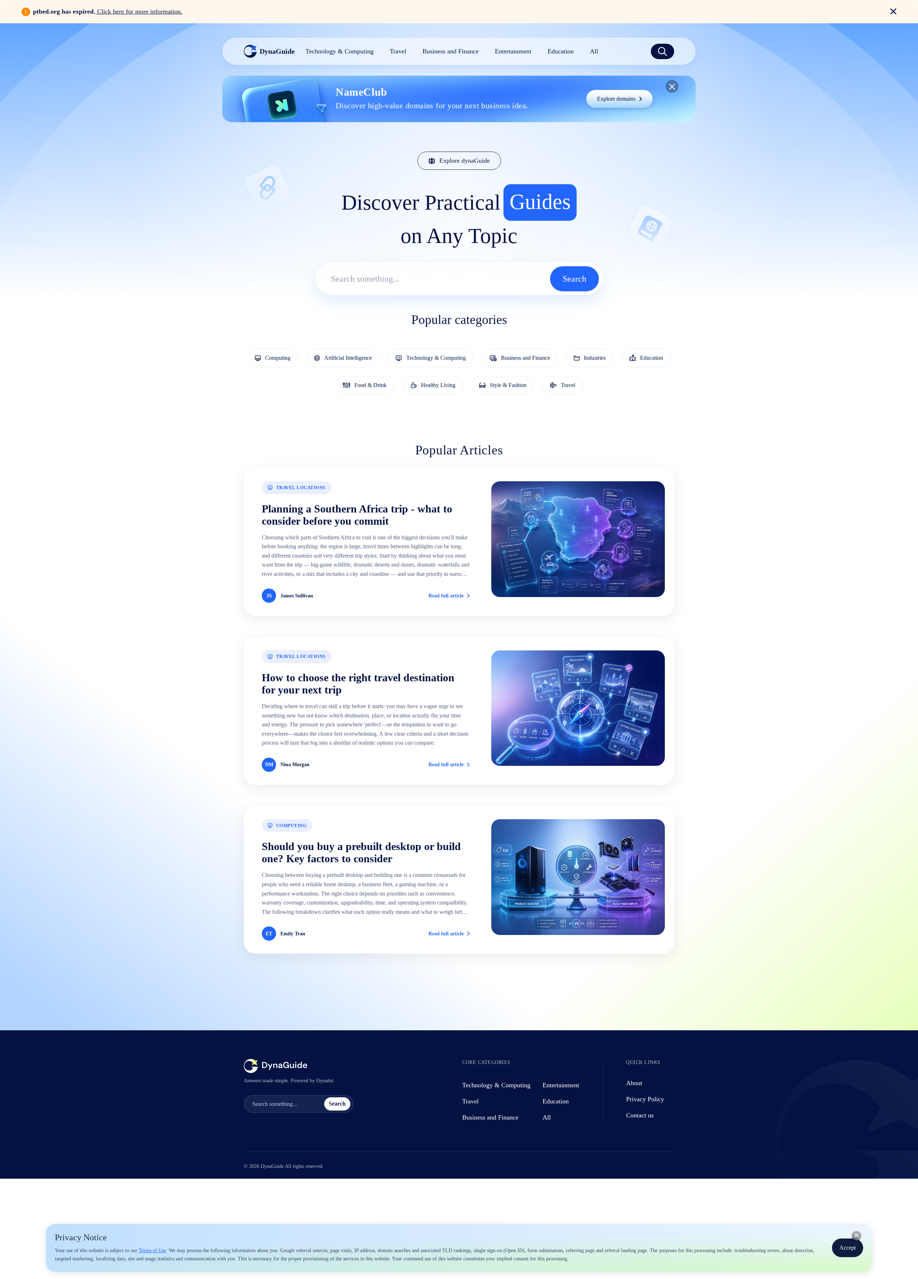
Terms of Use (152, 1250)
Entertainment (561, 1085)
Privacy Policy (645, 1099)
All (547, 1117)
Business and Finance (490, 1117)
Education (556, 1101)
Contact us (640, 1115)
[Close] (856, 1235)
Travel (470, 1101)
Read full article (446, 595)
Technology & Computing (496, 1085)
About (634, 1083)
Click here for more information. (139, 11)
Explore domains (616, 99)
